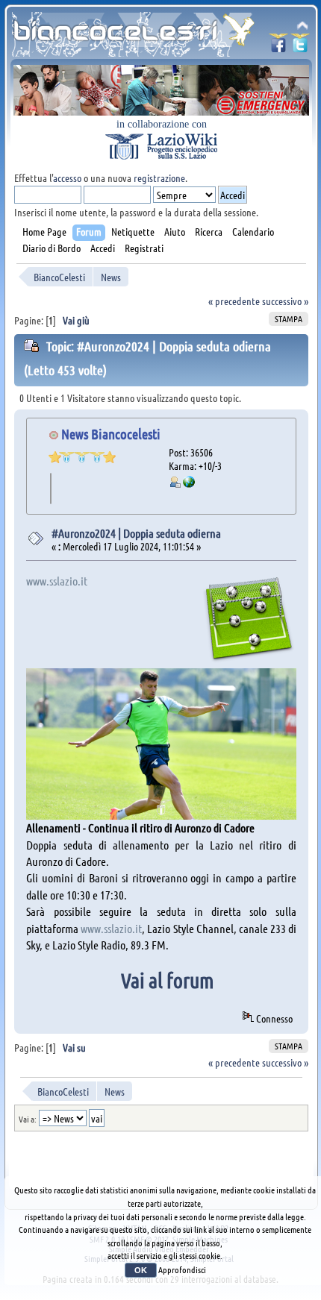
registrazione (159, 177)
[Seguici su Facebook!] (278, 47)
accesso (67, 177)
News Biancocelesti (110, 433)
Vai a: (28, 1119)
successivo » (285, 300)
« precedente (234, 300)
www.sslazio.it (56, 581)
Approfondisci (182, 1269)
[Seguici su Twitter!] (300, 47)
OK (140, 1270)
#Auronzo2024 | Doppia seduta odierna (136, 533)
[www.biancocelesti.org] (189, 483)
